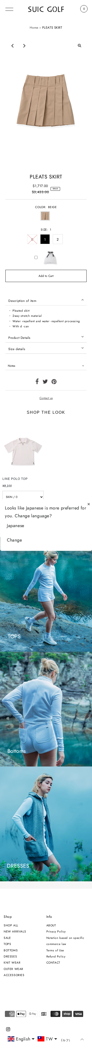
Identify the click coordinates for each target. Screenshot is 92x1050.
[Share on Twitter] (45, 382)
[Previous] (12, 45)
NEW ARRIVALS (15, 931)
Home (34, 27)
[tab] (46, 300)
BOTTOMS (11, 950)
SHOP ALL (11, 925)
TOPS (7, 944)
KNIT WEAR (12, 962)
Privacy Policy (56, 931)
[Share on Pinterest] (54, 382)
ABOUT (51, 925)
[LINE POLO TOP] (23, 447)
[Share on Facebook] (37, 382)
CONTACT (53, 962)
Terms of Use (55, 950)
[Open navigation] (9, 9)
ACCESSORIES (14, 975)
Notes (11, 366)
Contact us (46, 398)
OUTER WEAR (13, 969)
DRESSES (10, 956)
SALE (7, 938)
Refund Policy (56, 956)
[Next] (24, 45)
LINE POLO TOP (15, 479)
